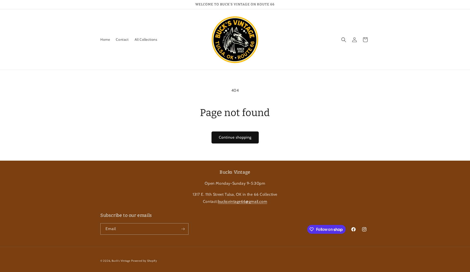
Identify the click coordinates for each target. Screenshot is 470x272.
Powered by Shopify (144, 260)
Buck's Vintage (121, 260)
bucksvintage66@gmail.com (242, 201)
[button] (343, 39)
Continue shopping (235, 137)
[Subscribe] (182, 229)
